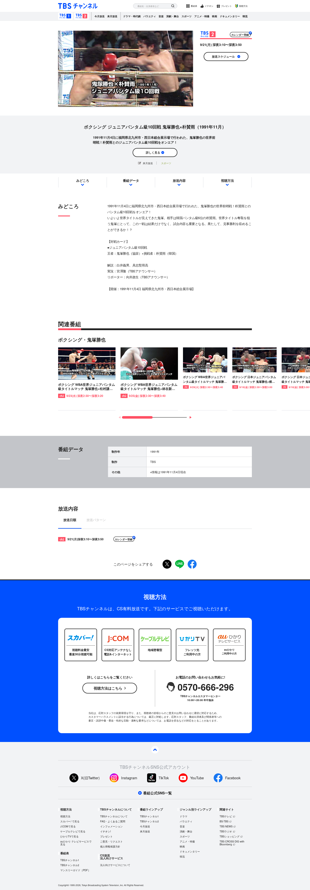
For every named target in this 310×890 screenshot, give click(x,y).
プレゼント (226, 5)
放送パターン (96, 520)
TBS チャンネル (78, 6)
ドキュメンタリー (230, 16)
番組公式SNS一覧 (157, 793)
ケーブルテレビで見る (72, 831)
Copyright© (63, 885)
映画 (214, 16)
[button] (190, 417)
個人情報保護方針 (110, 846)
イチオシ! (105, 831)
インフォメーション (111, 826)
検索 (172, 6)
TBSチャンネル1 (65, 16)
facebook (192, 564)
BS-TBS (224, 821)
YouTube (197, 777)
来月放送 (112, 16)
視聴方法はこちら (108, 688)
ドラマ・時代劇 (132, 16)
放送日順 (69, 520)
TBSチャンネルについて (114, 816)
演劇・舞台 (172, 16)
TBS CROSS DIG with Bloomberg (232, 843)
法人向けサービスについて (115, 865)
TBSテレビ (226, 816)
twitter (167, 564)
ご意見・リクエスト (111, 841)
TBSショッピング (229, 836)
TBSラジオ (226, 831)
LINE (179, 564)
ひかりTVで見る (69, 836)
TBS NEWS (226, 826)
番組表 (194, 5)
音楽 (161, 16)
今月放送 (100, 16)
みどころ (82, 180)
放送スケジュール (223, 56)
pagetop (155, 749)
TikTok (164, 777)
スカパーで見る (69, 821)
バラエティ (149, 16)
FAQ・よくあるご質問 (112, 821)
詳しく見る (153, 152)
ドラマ (183, 816)
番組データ (131, 180)
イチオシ (209, 5)
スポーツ (187, 16)
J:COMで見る (68, 826)
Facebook (233, 777)
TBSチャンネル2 (81, 16)
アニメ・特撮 (201, 16)
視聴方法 (243, 5)
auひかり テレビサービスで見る (75, 843)
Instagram (129, 777)
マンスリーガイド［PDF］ (75, 870)
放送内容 (179, 180)
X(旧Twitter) (90, 777)
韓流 (245, 16)
